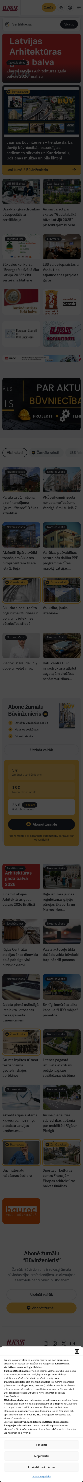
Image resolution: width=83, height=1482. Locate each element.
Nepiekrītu (41, 1456)
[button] (77, 1351)
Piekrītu (41, 1445)
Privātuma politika (41, 1476)
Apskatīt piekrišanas (41, 1467)
